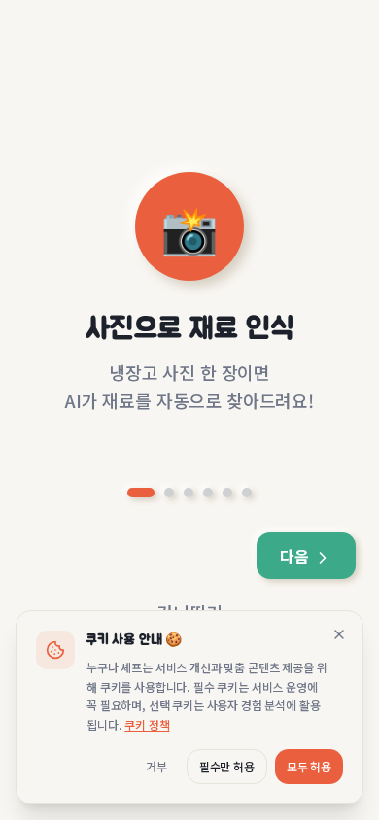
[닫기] (339, 634)
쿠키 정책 (146, 724)
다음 (296, 555)
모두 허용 (309, 766)
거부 (156, 766)
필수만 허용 (227, 766)
